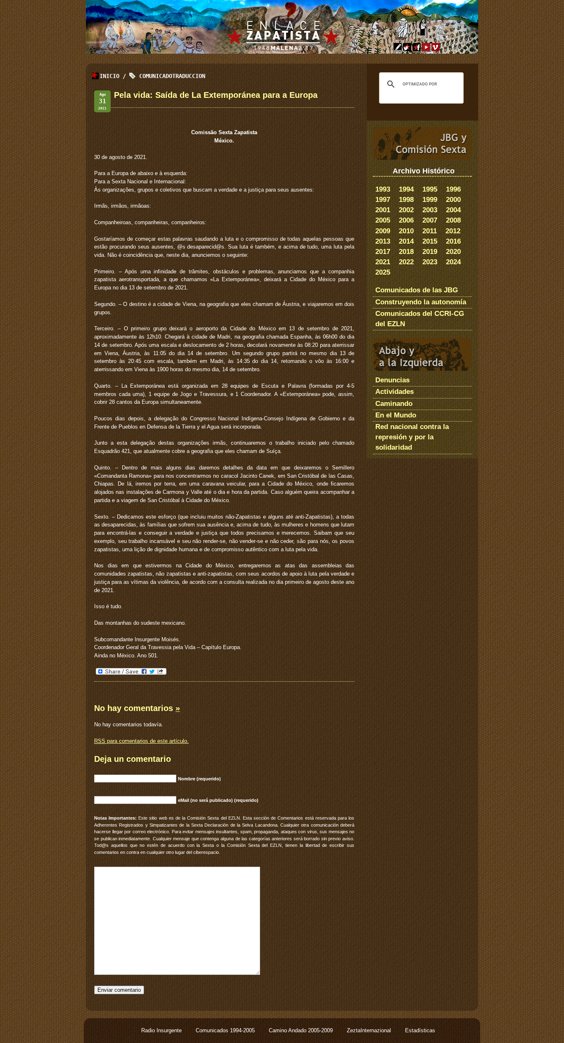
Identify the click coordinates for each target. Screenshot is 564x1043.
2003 (429, 210)
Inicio (109, 76)
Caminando (393, 404)
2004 (453, 210)
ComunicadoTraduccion (172, 76)
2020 (453, 252)
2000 (453, 200)
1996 (453, 189)
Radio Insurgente (162, 1030)
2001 (382, 210)
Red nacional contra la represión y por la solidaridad (412, 437)
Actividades (394, 392)
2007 (429, 220)
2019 (429, 252)
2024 (453, 262)
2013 (382, 241)
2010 (406, 231)
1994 (406, 189)
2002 (406, 210)
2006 (406, 220)
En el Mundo (395, 415)
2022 (406, 262)
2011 (429, 231)
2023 (429, 262)
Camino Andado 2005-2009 (301, 1030)
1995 (429, 189)
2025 (382, 272)
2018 (406, 252)
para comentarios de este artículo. (141, 741)
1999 (429, 200)
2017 (382, 252)
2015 (429, 241)
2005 (382, 220)
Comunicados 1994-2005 (226, 1030)
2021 (382, 262)
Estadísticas (420, 1030)
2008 (453, 220)
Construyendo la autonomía (420, 302)
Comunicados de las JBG (416, 290)
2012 (453, 231)
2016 (453, 241)
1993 (382, 189)
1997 (382, 200)
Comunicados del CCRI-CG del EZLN (419, 319)
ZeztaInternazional (370, 1030)
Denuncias (392, 380)
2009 (382, 231)
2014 (406, 241)
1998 (406, 200)
